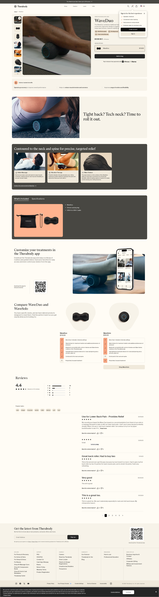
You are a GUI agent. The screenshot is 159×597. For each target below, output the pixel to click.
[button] (65, 6)
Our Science (85, 554)
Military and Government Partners (134, 565)
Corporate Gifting (131, 561)
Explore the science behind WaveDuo (24, 186)
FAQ (38, 554)
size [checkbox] (17, 410)
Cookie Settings (79, 583)
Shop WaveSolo (124, 367)
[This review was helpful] (98, 433)
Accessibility (103, 583)
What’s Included (21, 199)
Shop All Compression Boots (21, 568)
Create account (133, 29)
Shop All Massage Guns (21, 565)
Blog (83, 559)
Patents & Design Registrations (64, 563)
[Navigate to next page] (123, 515)
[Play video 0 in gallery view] (17, 20)
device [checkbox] (48, 410)
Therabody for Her (87, 557)
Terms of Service (91, 583)
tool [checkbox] (59, 410)
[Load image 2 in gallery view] (17, 45)
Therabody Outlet (19, 576)
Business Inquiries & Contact (132, 555)
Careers (61, 554)
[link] (134, 62)
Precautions (63, 569)
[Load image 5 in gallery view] (17, 70)
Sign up (73, 537)
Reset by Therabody (65, 557)
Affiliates (129, 559)
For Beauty (17, 562)
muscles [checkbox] (29, 410)
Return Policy (41, 567)
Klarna (39, 565)
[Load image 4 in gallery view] (17, 61)
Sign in (133, 34)
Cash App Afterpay (42, 562)
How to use (107, 554)
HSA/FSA (40, 557)
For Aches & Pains (20, 557)
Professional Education (111, 557)
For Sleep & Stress (20, 559)
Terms (29, 541)
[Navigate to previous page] (102, 515)
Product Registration (43, 572)
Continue (128, 592)
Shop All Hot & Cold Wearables (20, 572)
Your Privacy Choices (63, 583)
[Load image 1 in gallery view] (17, 36)
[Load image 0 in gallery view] (17, 28)
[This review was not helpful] (101, 433)
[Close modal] (144, 13)
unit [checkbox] (54, 410)
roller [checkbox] (42, 410)
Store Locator (63, 559)
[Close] (156, 592)
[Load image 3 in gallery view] (17, 53)
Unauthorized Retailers (66, 566)
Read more (103, 428)
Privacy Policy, (35, 541)
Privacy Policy (50, 583)
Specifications (38, 199)
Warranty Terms (41, 570)
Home (15, 11)
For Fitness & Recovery (21, 554)
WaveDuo (21, 11)
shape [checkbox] (23, 410)
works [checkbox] (36, 410)
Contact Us (40, 559)
